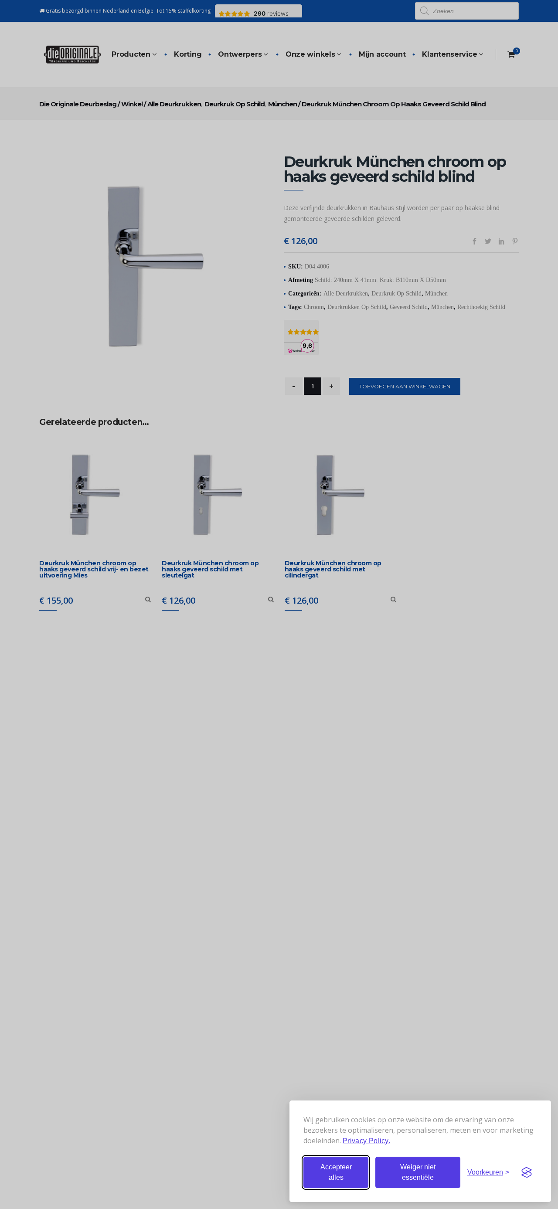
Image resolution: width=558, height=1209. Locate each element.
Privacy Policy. (366, 1140)
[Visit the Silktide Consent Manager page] (526, 1172)
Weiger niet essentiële (418, 1172)
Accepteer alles (336, 1172)
